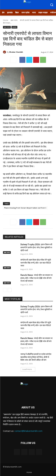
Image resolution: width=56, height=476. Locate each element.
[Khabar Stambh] (5, 52)
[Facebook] (22, 60)
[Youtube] (39, 452)
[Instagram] (24, 452)
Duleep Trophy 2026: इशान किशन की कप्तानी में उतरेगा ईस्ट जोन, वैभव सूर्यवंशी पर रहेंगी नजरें (36, 247)
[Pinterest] (36, 60)
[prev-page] (5, 290)
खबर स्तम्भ (14, 20)
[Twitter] (29, 60)
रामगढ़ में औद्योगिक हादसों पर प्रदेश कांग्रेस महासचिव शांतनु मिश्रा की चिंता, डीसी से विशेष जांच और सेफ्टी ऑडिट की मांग (35, 357)
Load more (27, 369)
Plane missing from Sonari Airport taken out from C (25, 208)
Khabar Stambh (16, 52)
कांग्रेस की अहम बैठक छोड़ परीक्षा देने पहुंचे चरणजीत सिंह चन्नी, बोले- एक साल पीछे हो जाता (35, 263)
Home (5, 20)
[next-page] (9, 290)
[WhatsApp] (43, 60)
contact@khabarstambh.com (28, 431)
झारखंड (14, 27)
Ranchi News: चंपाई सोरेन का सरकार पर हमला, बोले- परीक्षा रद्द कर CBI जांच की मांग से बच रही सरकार (36, 278)
